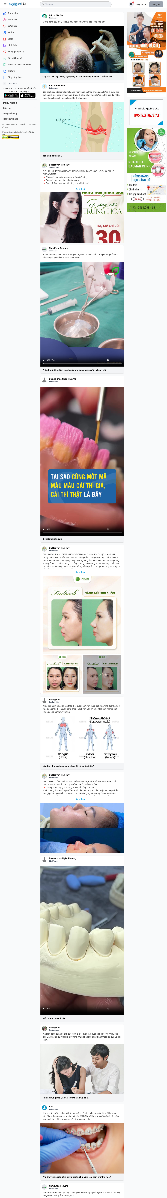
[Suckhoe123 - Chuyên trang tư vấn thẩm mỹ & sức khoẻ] (17, 4)
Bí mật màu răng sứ (52, 539)
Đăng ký (156, 4)
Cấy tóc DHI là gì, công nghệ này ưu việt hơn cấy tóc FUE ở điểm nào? (77, 76)
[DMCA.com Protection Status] (10, 136)
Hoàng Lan (54, 699)
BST (51, 1106)
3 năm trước (53, 251)
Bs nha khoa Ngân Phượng (62, 378)
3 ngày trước (54, 702)
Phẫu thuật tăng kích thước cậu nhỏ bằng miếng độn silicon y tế (74, 370)
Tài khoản (22, 124)
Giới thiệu (6, 124)
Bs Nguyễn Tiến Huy (59, 164)
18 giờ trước (53, 381)
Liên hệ (14, 124)
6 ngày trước (54, 167)
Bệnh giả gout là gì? (52, 155)
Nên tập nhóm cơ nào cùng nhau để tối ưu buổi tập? (68, 766)
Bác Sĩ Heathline (57, 85)
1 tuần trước (53, 550)
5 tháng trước (54, 1030)
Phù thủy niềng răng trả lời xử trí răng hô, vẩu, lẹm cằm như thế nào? (77, 1177)
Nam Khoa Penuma (58, 248)
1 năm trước (53, 18)
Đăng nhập (141, 4)
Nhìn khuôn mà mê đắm (54, 1018)
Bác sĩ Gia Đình (56, 15)
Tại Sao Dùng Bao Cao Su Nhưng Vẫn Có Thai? (66, 1097)
